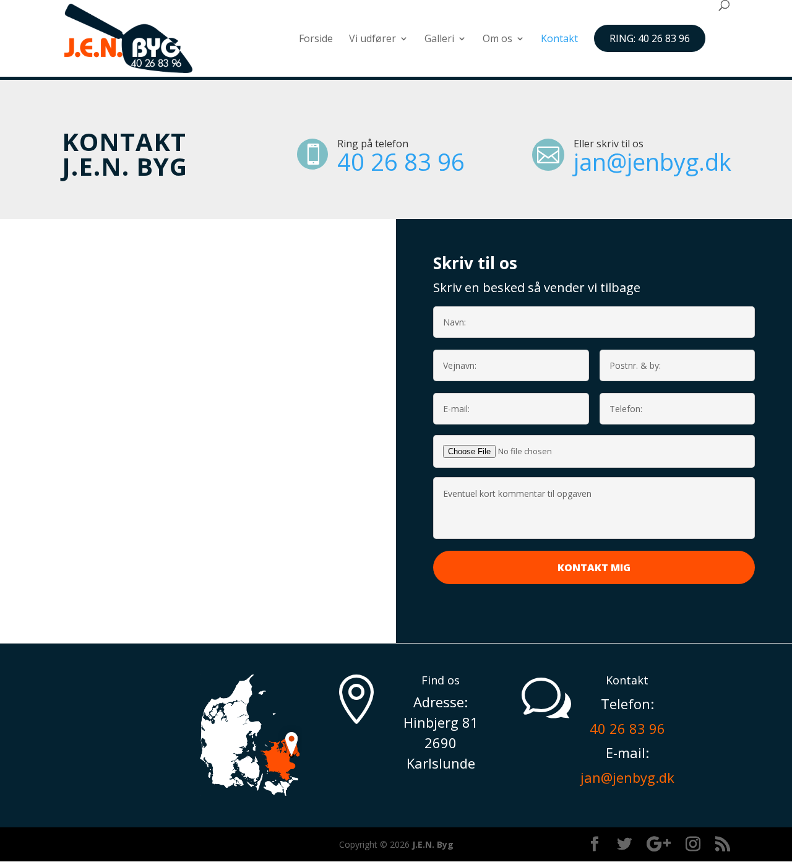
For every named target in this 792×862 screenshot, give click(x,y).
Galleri (439, 39)
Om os (497, 39)
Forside (316, 39)
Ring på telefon (372, 143)
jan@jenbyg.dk (652, 161)
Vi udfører (372, 39)
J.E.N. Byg (433, 844)
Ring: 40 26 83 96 (649, 38)
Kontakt (559, 39)
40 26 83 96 (401, 161)
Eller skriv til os (609, 143)
